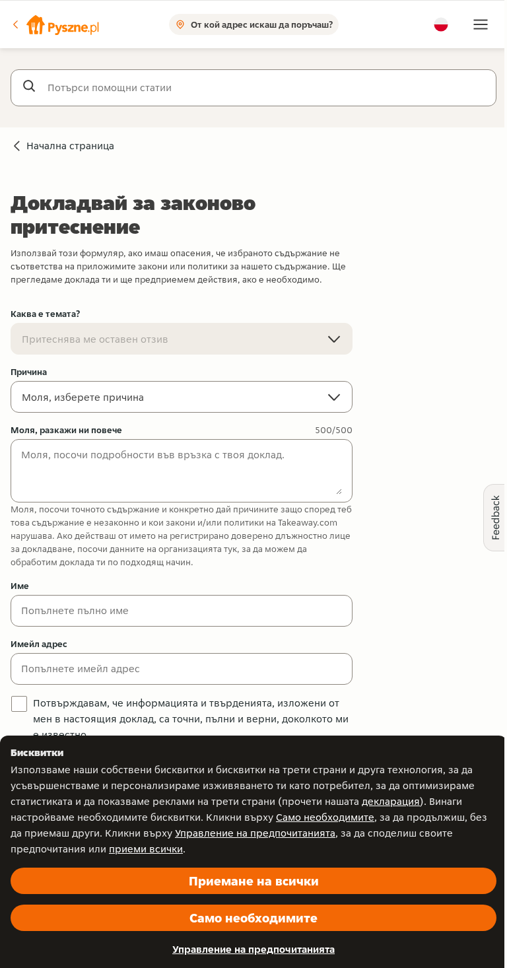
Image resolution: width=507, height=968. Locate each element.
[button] (55, 24)
